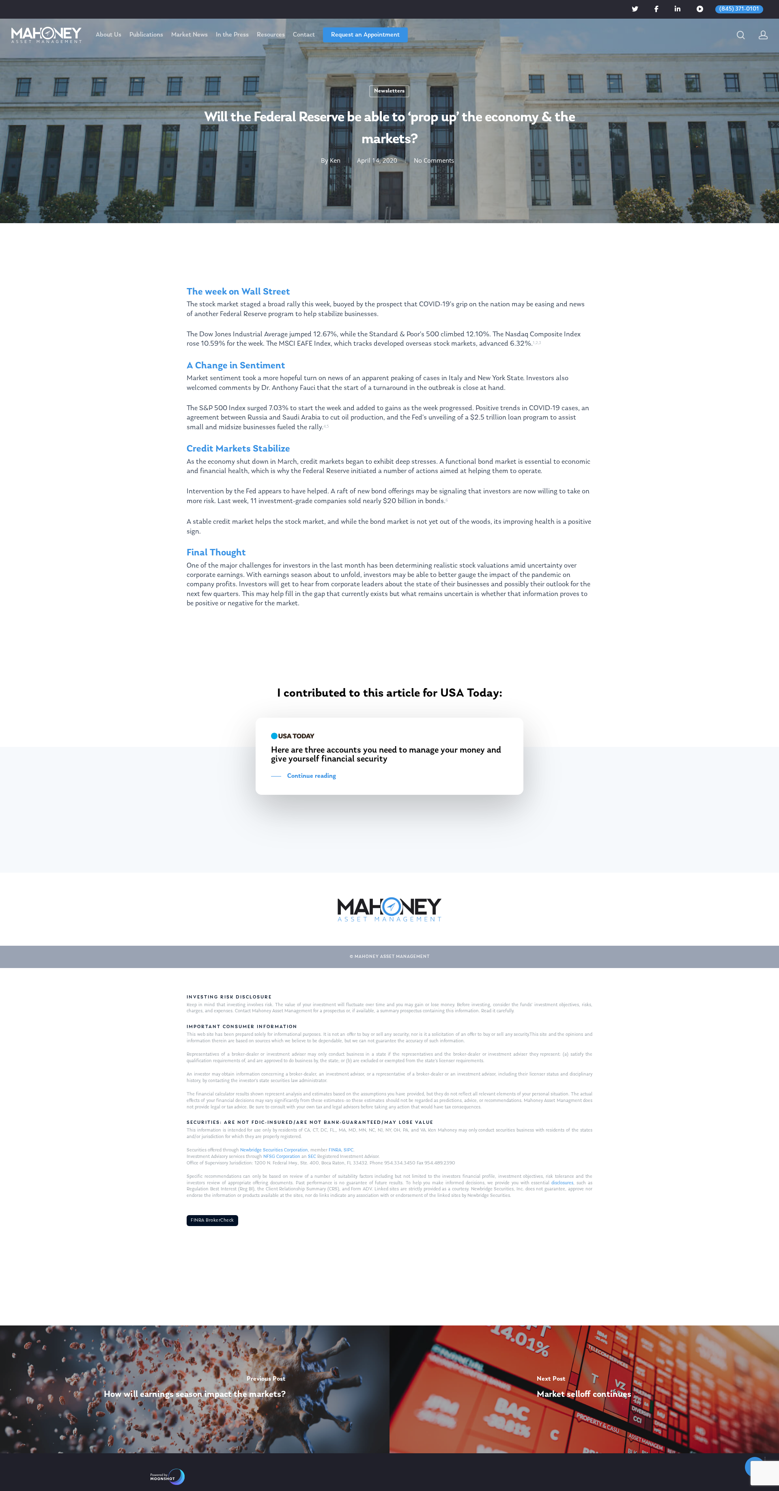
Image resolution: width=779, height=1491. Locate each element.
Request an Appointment (365, 35)
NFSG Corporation (281, 1156)
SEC (312, 1156)
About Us (108, 35)
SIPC (348, 1150)
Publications (146, 35)
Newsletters (389, 91)
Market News (189, 35)
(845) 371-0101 (739, 9)
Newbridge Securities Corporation (274, 1150)
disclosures (562, 1183)
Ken (335, 160)
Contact (304, 35)
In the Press (232, 35)
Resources (271, 35)
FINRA (335, 1150)
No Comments (434, 160)
